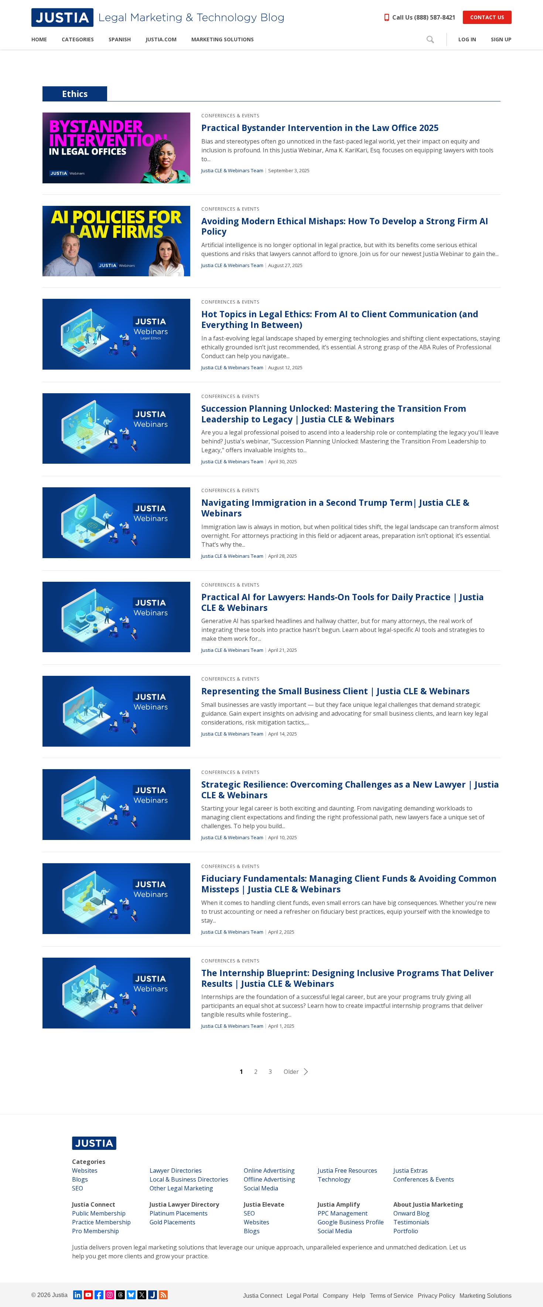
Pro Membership (95, 1231)
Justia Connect (93, 1204)
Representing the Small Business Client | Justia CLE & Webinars (335, 691)
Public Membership (99, 1213)
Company (335, 1296)
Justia (60, 1295)
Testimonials (411, 1222)
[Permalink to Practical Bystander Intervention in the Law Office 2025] (116, 148)
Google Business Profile (351, 1222)
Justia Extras (410, 1170)
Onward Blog (411, 1213)
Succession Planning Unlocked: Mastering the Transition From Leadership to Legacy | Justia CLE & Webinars (333, 414)
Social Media (261, 1188)
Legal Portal (302, 1296)
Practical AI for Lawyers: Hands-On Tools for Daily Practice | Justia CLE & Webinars (342, 602)
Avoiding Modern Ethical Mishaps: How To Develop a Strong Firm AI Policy (344, 226)
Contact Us (487, 17)
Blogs (80, 1179)
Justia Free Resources (347, 1170)
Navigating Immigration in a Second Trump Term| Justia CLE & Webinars (335, 508)
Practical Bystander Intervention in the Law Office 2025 (319, 127)
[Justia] (157, 17)
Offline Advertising (269, 1179)
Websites (85, 1170)
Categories (88, 1162)
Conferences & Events (230, 116)
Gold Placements (172, 1222)
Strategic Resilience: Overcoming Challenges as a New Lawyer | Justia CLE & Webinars (350, 790)
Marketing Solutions (486, 1296)
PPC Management (343, 1213)
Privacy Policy (436, 1296)
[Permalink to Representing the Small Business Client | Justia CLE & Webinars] (116, 711)
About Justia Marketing (428, 1204)
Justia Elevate (264, 1204)
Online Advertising (269, 1170)
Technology (334, 1179)
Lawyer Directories (176, 1170)
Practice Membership (101, 1222)
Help (359, 1296)
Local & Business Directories (189, 1179)
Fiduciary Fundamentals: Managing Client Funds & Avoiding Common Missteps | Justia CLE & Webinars (348, 884)
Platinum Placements (179, 1213)
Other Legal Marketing (181, 1188)
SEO (77, 1188)
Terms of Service (391, 1296)
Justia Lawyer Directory (184, 1204)
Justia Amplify (339, 1204)
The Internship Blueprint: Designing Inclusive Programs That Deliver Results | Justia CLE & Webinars (347, 978)
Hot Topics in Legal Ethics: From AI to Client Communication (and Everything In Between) (339, 319)
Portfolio (405, 1231)
